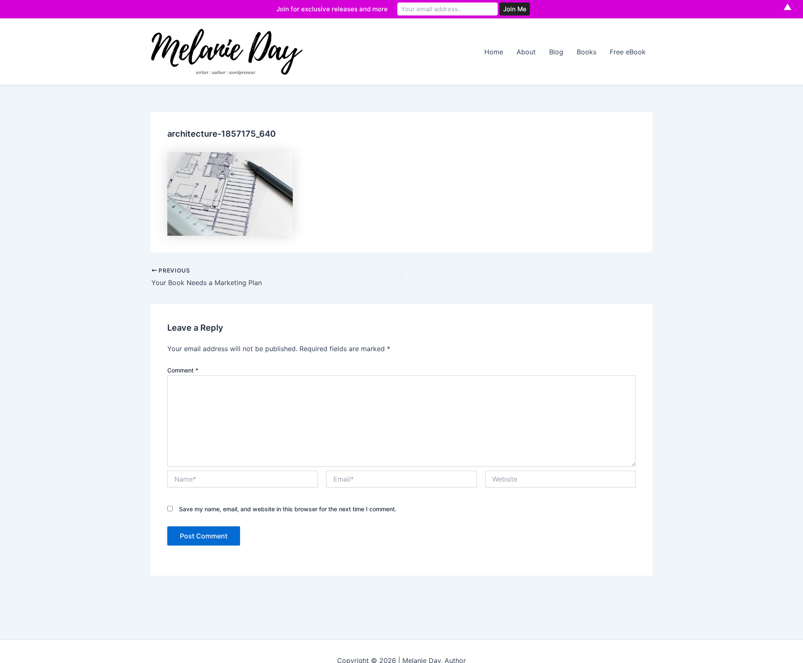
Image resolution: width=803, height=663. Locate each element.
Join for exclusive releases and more (332, 9)
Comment (182, 370)
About (526, 52)
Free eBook (628, 52)
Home (493, 52)
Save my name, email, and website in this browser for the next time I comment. (287, 509)
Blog (556, 52)
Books (586, 52)
